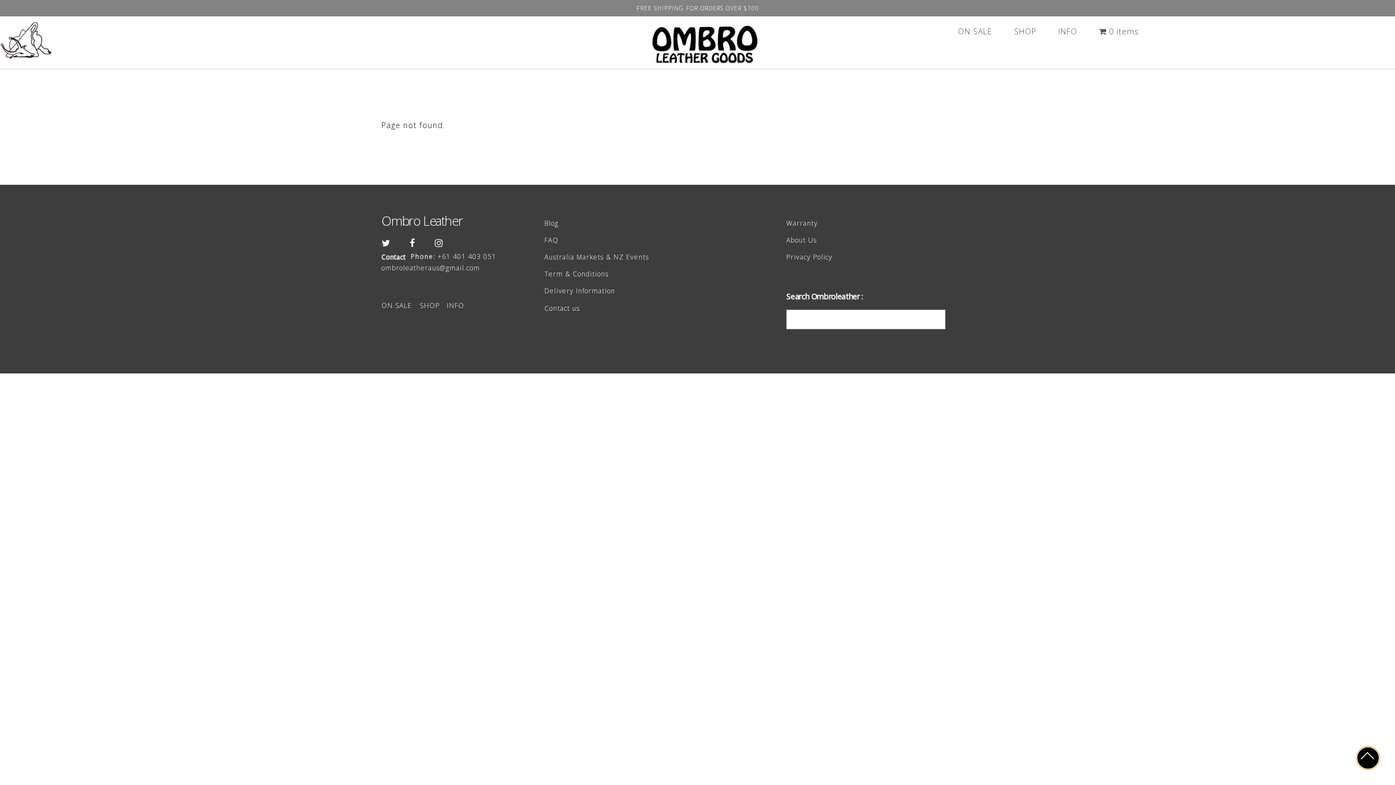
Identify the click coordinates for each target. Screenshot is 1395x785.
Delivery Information (579, 290)
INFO (1067, 31)
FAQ (551, 240)
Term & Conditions (576, 274)
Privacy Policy (809, 257)
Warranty (802, 223)
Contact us (562, 308)
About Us (801, 240)
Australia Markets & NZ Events (596, 257)
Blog (551, 223)
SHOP (1025, 31)
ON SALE (975, 31)
